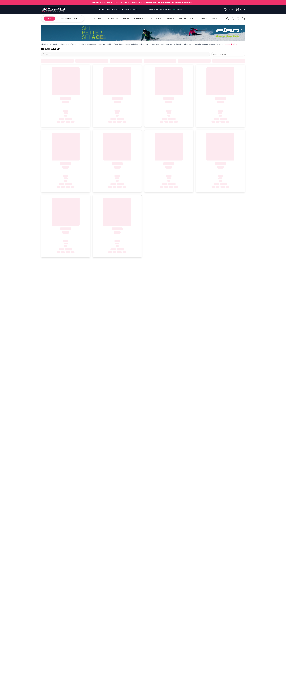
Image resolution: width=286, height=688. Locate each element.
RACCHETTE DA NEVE (187, 18)
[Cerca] (227, 18)
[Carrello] (243, 18)
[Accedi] (232, 18)
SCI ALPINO (98, 18)
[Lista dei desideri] (238, 18)
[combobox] (228, 54)
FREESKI (126, 18)
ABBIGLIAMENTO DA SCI (69, 18)
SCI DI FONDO (156, 18)
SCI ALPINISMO (139, 18)
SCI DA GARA (112, 18)
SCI (49, 18)
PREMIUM (170, 18)
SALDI (214, 18)
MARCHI (204, 18)
